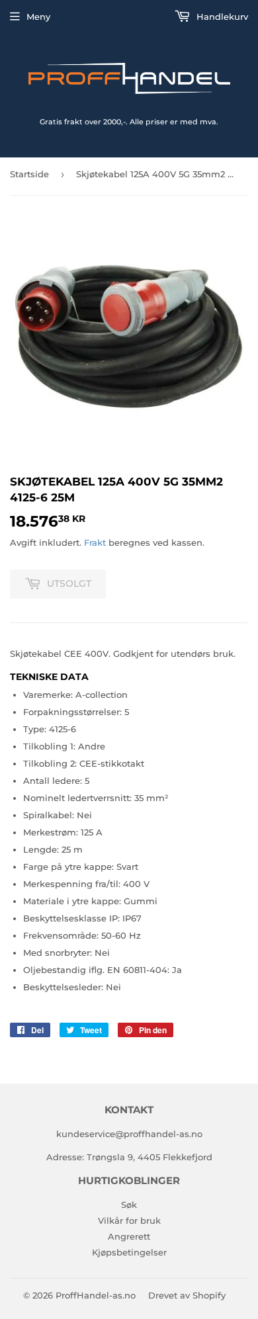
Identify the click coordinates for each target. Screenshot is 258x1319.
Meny (38, 16)
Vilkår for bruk (129, 1220)
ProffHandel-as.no (96, 1295)
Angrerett (129, 1236)
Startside (29, 174)
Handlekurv (221, 16)
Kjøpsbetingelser (129, 1252)
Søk (129, 1204)
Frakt (95, 542)
